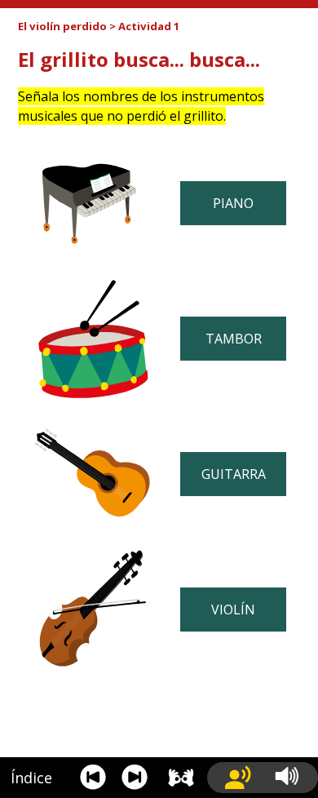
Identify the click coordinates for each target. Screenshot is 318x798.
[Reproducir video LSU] (181, 777)
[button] (92, 778)
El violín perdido (62, 26)
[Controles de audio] (293, 777)
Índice (31, 777)
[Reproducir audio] (238, 777)
